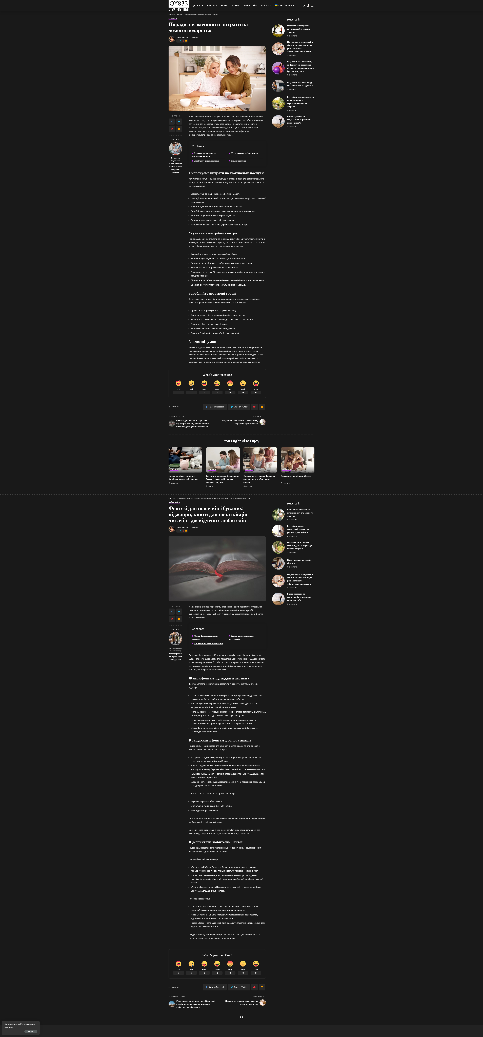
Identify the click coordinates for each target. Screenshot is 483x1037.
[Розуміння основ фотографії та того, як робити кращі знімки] (278, 531)
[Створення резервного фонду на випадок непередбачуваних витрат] (260, 460)
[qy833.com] (179, 5)
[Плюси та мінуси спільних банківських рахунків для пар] (185, 460)
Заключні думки (238, 161)
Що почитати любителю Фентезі (208, 643)
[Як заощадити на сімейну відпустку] (278, 563)
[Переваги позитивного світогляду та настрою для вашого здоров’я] (278, 547)
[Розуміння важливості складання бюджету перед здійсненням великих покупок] (223, 460)
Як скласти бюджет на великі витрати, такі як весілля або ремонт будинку (175, 165)
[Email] (186, 41)
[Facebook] (177, 41)
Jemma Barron (182, 37)
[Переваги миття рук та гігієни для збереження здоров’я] (278, 30)
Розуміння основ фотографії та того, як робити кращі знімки (298, 529)
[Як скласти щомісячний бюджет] (298, 460)
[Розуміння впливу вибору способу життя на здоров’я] (278, 86)
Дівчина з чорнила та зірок (242, 830)
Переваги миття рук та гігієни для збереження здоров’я (298, 28)
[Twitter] (180, 41)
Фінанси (173, 18)
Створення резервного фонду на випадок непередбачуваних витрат (259, 479)
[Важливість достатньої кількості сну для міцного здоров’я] (278, 514)
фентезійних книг (252, 655)
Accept (30, 1031)
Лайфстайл (174, 502)
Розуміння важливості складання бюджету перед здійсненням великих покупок (222, 479)
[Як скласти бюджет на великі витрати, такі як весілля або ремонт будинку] (175, 148)
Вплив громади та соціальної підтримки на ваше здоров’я (299, 119)
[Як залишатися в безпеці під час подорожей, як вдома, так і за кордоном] (175, 638)
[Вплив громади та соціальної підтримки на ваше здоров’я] (278, 121)
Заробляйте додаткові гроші (206, 161)
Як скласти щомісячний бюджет (297, 476)
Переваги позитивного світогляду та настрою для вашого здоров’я (300, 545)
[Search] (312, 5)
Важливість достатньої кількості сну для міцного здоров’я (300, 512)
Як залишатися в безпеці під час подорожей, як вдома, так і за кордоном (175, 654)
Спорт (172, 1023)
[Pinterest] (183, 41)
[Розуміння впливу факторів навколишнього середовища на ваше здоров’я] (278, 103)
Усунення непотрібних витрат (244, 153)
